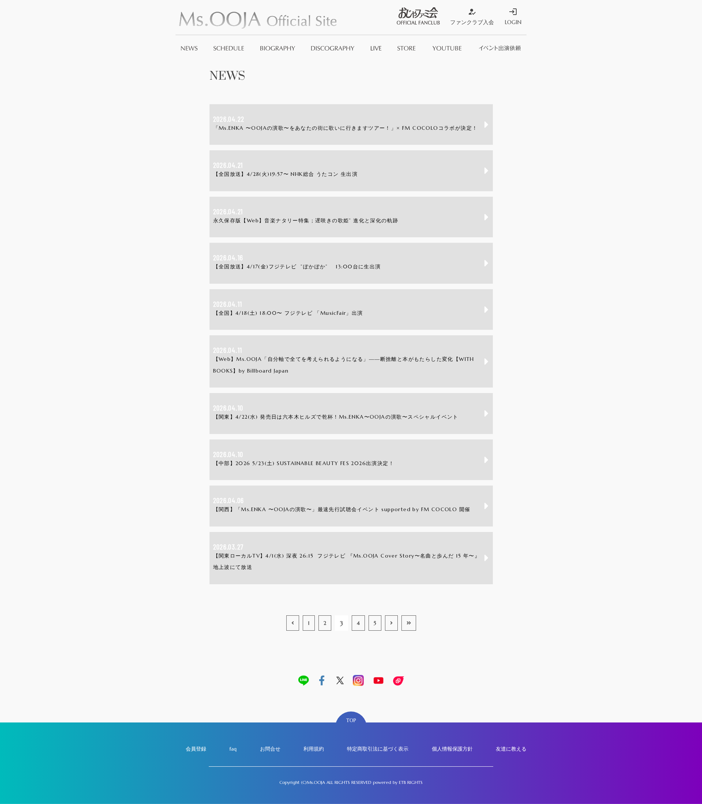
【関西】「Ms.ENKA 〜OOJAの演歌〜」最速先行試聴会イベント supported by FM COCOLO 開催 (342, 504)
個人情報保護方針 (452, 749)
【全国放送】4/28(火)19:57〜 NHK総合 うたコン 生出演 (285, 169)
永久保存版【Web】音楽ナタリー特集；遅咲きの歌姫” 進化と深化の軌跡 (306, 215)
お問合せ (270, 749)
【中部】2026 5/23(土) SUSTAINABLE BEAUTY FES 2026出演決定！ (304, 458)
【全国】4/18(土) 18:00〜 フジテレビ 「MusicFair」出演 (288, 307)
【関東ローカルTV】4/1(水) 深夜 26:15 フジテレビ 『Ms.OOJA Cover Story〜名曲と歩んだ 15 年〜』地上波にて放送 (346, 556)
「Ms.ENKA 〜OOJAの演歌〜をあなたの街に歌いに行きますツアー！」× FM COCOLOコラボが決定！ (345, 122)
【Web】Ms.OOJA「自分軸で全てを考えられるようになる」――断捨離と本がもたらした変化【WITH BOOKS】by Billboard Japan (343, 360)
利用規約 (313, 749)
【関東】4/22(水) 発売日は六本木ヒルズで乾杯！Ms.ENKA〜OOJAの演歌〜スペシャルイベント (335, 411)
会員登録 (196, 749)
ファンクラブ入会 (472, 16)
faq (233, 749)
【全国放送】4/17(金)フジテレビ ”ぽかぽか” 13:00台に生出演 (297, 261)
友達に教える (511, 749)
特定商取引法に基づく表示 (377, 749)
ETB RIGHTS (411, 782)
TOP (351, 720)
